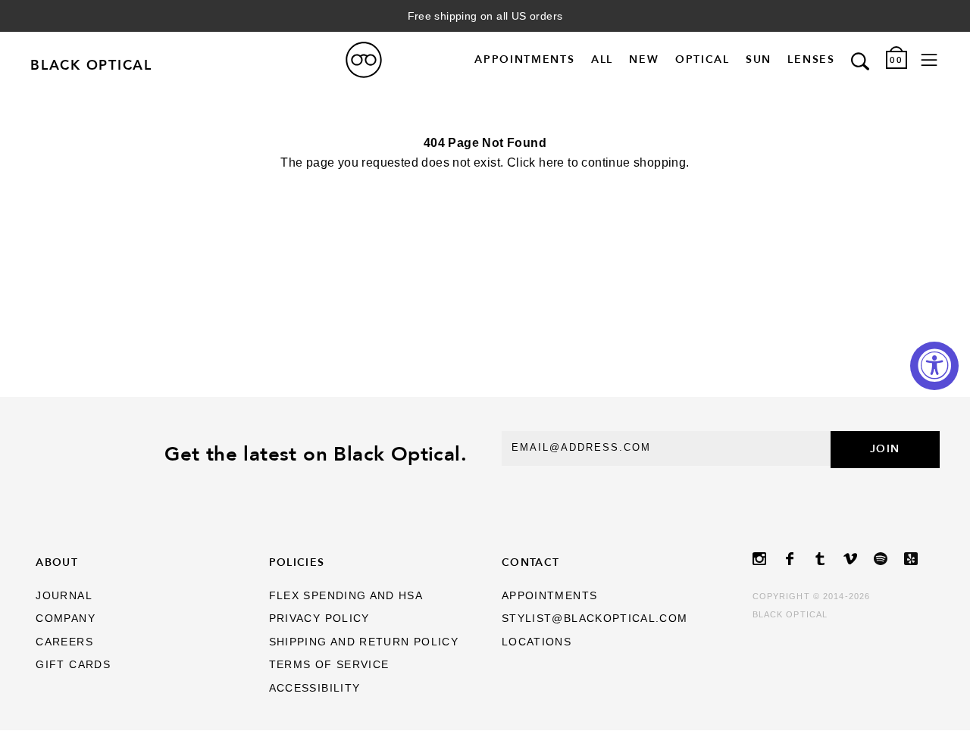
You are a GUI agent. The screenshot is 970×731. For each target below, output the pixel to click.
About (57, 562)
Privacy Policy (319, 618)
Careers (64, 642)
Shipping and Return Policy (363, 642)
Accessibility (315, 688)
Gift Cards (73, 664)
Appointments (524, 60)
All (602, 60)
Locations (536, 642)
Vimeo (858, 559)
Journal (64, 595)
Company (65, 618)
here (552, 162)
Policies (297, 562)
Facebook (798, 559)
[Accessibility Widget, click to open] (934, 366)
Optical (702, 60)
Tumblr (828, 559)
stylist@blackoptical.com (595, 618)
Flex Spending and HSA (346, 595)
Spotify (889, 559)
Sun (758, 60)
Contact (531, 562)
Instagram (768, 559)
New (644, 60)
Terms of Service (329, 664)
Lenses (810, 60)
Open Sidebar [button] (929, 60)
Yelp (919, 559)
